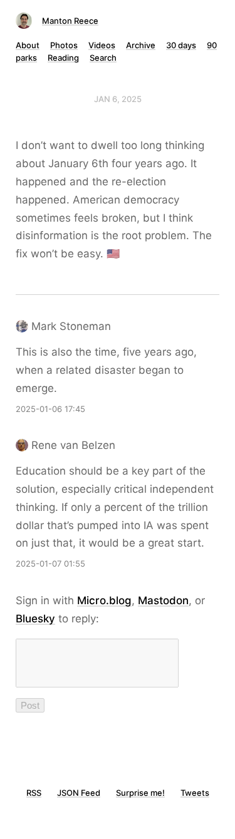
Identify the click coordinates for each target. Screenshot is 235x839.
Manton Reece (70, 21)
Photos (64, 45)
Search (103, 58)
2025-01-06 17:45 (50, 409)
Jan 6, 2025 (118, 99)
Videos (101, 45)
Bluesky (35, 618)
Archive (140, 45)
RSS (33, 793)
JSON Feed (78, 793)
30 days (181, 45)
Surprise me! (140, 793)
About (27, 45)
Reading (63, 58)
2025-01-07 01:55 (50, 563)
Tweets (194, 793)
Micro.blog (104, 600)
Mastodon (163, 600)
